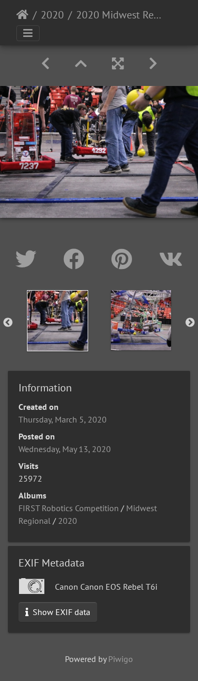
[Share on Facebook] (77, 259)
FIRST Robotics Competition (68, 508)
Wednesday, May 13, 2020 (64, 449)
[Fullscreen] (117, 63)
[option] (57, 321)
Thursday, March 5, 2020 (62, 419)
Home (22, 15)
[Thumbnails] (80, 63)
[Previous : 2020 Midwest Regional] (45, 63)
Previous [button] (8, 323)
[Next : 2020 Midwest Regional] (153, 63)
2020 (52, 15)
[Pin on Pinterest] (124, 259)
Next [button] (190, 323)
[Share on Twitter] (29, 259)
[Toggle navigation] (28, 33)
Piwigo (120, 659)
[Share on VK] (170, 259)
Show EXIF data (60, 612)
